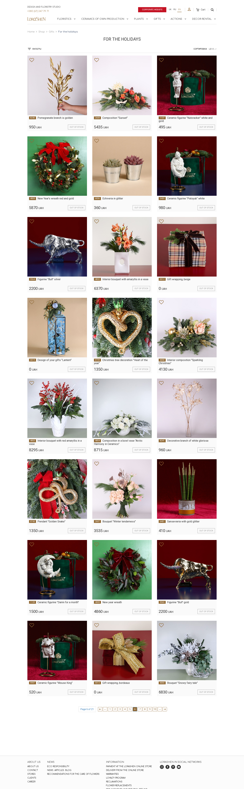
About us (33, 766)
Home (31, 32)
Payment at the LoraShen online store (129, 766)
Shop (42, 32)
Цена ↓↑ (213, 49)
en (179, 9)
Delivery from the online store (125, 770)
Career (31, 782)
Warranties (112, 774)
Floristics (64, 19)
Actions (176, 19)
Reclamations (114, 782)
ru (174, 9)
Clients (31, 778)
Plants (139, 19)
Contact (32, 770)
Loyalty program (115, 778)
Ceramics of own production (102, 19)
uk (170, 9)
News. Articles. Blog (59, 770)
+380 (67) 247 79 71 (38, 11)
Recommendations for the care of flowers (73, 774)
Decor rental (202, 19)
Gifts (157, 19)
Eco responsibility (58, 766)
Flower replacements (119, 785)
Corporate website (152, 9)
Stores (31, 774)
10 (155, 709)
